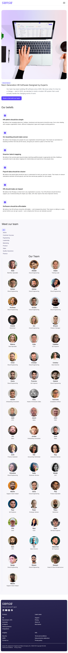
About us (37, 622)
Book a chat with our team (11, 98)
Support (37, 617)
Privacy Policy (17, 647)
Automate (5, 622)
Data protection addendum (42, 638)
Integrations (5, 628)
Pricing (37, 620)
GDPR (3, 638)
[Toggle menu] (64, 2)
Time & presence (6, 626)
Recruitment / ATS (7, 620)
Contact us (5, 640)
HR (3, 617)
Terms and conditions (41, 636)
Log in (15, 607)
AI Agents (5, 624)
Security (4, 636)
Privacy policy (38, 640)
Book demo (38, 624)
